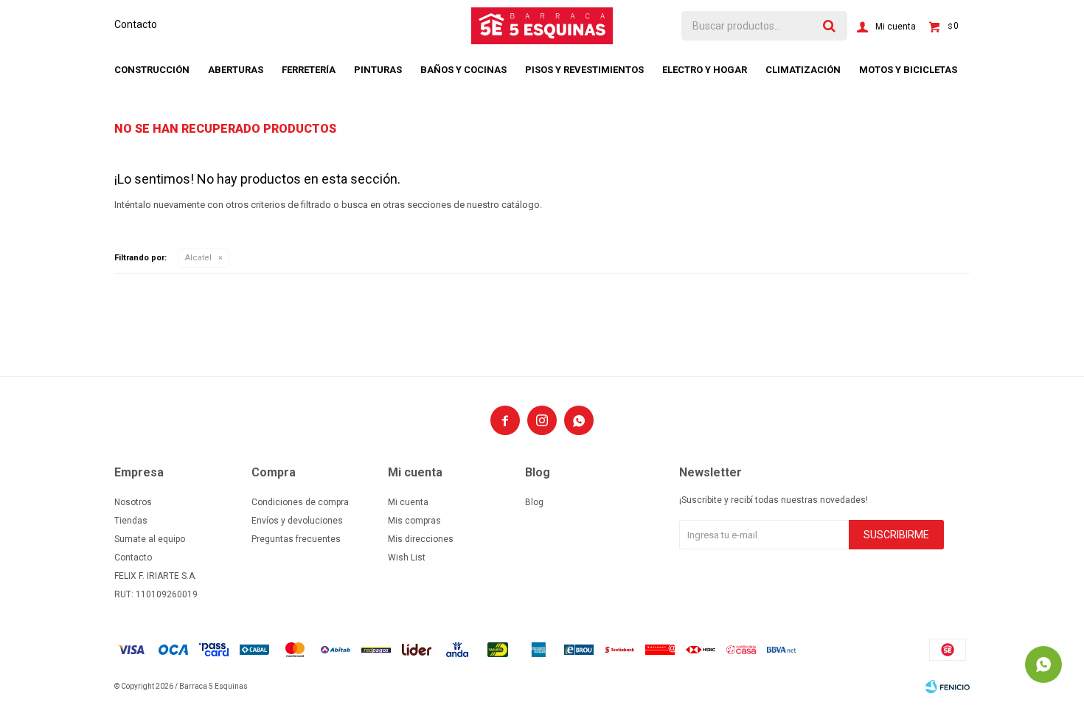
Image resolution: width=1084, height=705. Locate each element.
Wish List (406, 557)
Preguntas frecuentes (296, 539)
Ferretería (309, 69)
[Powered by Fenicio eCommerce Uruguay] (947, 687)
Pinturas (378, 69)
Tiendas (130, 520)
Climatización (803, 69)
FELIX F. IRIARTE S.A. (155, 576)
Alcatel (198, 258)
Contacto (135, 24)
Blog (534, 502)
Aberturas (235, 69)
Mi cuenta (408, 502)
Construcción (152, 69)
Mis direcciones (421, 539)
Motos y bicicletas (908, 69)
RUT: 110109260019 (156, 594)
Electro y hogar (704, 69)
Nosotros (133, 502)
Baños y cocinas (463, 69)
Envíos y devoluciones (297, 520)
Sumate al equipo (149, 539)
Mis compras (414, 520)
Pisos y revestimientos (584, 69)
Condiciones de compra (300, 502)
